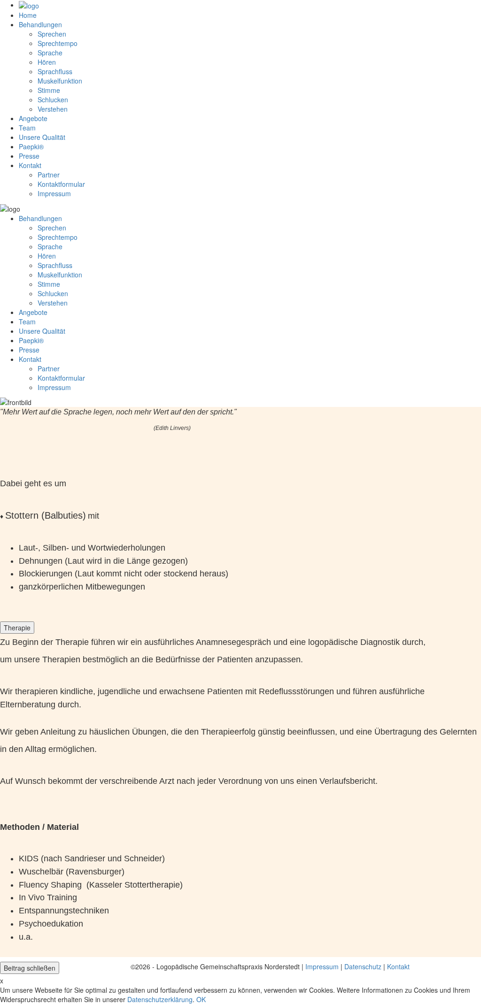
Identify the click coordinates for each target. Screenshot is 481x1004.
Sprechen (52, 33)
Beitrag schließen (29, 968)
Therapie (17, 627)
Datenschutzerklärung (160, 999)
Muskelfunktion (60, 80)
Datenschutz (362, 966)
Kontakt (398, 966)
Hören (47, 62)
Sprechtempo (58, 43)
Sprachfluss (55, 71)
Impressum (322, 966)
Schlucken (53, 99)
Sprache (50, 52)
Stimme (49, 90)
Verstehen (53, 109)
